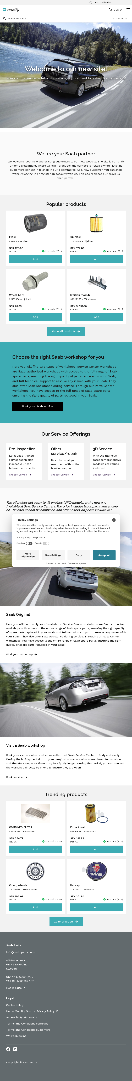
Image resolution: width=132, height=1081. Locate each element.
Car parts (121, 18)
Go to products (64, 921)
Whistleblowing (16, 1036)
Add (35, 259)
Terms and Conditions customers (28, 1029)
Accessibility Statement (21, 1017)
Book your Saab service (37, 406)
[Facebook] (8, 1049)
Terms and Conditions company (27, 1023)
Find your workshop (19, 654)
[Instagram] (15, 1049)
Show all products (64, 331)
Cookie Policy (15, 1005)
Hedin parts (14, 987)
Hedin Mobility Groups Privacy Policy (30, 1011)
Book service (14, 777)
